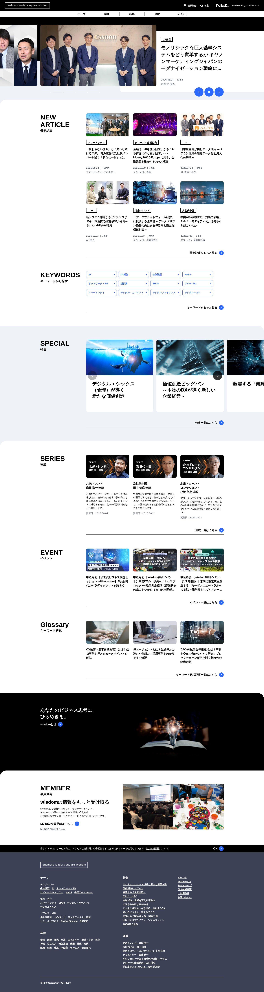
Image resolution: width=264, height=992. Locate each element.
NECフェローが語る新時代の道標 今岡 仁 (145, 958)
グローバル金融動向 (146, 142)
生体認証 (157, 274)
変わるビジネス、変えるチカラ (139, 912)
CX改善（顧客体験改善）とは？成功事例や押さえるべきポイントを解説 (107, 653)
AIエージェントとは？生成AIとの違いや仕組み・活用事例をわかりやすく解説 (153, 653)
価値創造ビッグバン (133, 888)
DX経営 (124, 274)
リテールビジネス (49, 921)
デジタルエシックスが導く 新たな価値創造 (145, 884)
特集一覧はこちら (206, 422)
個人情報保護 (153, 848)
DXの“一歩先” (130, 896)
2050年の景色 (130, 924)
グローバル (139, 172)
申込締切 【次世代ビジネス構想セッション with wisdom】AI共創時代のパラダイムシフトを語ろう (107, 581)
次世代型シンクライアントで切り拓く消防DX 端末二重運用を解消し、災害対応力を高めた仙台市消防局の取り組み (191, 58)
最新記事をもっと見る (203, 252)
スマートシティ (96, 142)
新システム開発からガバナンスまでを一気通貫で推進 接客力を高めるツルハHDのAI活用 (107, 221)
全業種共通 (152, 240)
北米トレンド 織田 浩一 (135, 942)
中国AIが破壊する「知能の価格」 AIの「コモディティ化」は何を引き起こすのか (201, 221)
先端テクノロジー (83, 892)
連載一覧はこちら (206, 530)
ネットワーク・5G (98, 283)
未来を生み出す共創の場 (135, 904)
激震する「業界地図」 (134, 892)
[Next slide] (217, 375)
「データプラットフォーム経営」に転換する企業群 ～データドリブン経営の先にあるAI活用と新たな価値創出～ (154, 223)
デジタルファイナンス (164, 292)
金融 (148, 172)
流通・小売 (190, 172)
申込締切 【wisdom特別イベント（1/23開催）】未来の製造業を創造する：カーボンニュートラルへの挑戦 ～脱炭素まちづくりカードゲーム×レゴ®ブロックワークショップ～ (201, 584)
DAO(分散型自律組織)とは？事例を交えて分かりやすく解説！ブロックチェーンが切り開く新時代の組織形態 (201, 655)
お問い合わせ (185, 897)
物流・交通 (60, 939)
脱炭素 (124, 283)
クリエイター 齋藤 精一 (135, 954)
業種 (106, 14)
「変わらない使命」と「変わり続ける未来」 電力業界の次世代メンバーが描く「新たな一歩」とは (107, 153)
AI (186, 142)
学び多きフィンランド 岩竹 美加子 (141, 966)
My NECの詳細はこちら (52, 829)
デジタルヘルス (193, 292)
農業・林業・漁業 (79, 943)
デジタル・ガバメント (132, 292)
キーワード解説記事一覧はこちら (196, 674)
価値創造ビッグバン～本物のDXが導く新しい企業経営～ (189, 390)
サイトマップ (185, 885)
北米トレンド (142, 210)
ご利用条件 (183, 893)
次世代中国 (188, 210)
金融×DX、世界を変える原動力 (139, 900)
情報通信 (63, 943)
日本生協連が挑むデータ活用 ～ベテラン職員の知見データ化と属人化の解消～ (201, 153)
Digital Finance (69, 921)
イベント (182, 14)
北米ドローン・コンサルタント (190, 487)
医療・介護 (46, 947)
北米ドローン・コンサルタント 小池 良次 (144, 950)
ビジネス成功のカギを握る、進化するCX (144, 908)
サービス (74, 947)
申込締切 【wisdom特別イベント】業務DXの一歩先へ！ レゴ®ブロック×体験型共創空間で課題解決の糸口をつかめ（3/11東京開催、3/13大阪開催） (154, 584)
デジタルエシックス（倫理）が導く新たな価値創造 (113, 390)
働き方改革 (169, 39)
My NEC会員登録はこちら (56, 823)
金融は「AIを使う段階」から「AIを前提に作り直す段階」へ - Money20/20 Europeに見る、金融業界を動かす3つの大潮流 (153, 155)
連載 (157, 14)
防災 (163, 83)
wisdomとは (48, 724)
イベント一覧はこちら (203, 602)
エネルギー (109, 172)
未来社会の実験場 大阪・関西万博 (140, 916)
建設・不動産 (61, 947)
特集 (132, 14)
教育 (97, 939)
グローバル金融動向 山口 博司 (139, 962)
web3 (188, 274)
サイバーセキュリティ (51, 892)
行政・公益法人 (175, 83)
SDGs (156, 283)
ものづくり (60, 917)
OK (215, 848)
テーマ (82, 14)
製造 (92, 240)
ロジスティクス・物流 (79, 917)
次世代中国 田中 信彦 (134, 946)
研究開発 (86, 947)
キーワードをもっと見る (202, 307)
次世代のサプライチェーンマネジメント (143, 920)
